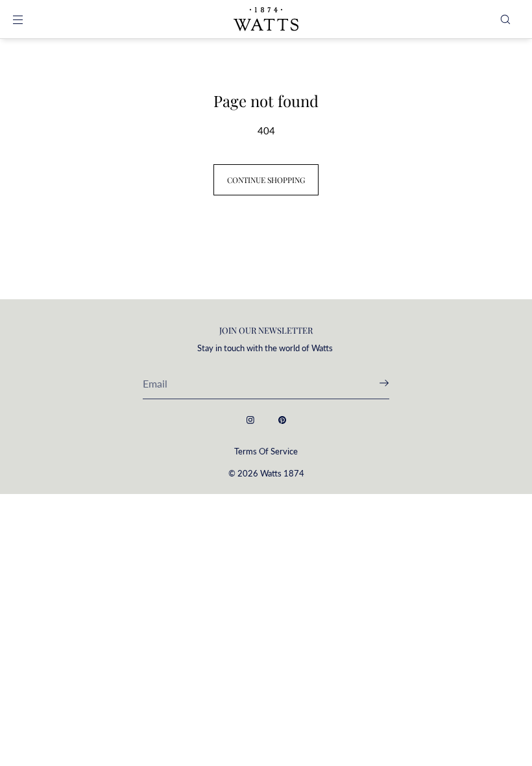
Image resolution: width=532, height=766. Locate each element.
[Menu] (28, 19)
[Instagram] (250, 420)
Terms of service (266, 451)
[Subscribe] (373, 383)
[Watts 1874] (266, 19)
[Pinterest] (282, 420)
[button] (505, 19)
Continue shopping (266, 180)
